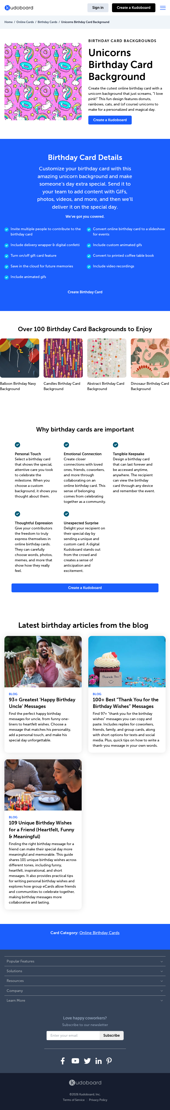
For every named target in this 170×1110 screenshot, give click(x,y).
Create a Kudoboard (134, 8)
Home (8, 22)
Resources (15, 981)
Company (15, 991)
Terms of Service (74, 1100)
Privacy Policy (98, 1100)
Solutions (14, 971)
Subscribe (111, 1035)
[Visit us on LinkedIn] (98, 1061)
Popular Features (20, 961)
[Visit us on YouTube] (75, 1060)
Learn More (16, 1000)
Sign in (98, 8)
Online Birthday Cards (99, 933)
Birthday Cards (47, 22)
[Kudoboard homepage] (85, 1083)
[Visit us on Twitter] (87, 1061)
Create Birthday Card (85, 292)
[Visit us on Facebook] (62, 1061)
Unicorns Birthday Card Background (85, 22)
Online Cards (25, 22)
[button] (163, 8)
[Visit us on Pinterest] (109, 1061)
